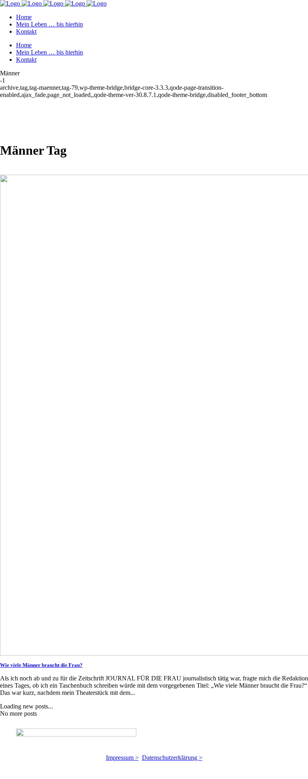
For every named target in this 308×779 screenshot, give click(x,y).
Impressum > (122, 757)
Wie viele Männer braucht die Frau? (41, 665)
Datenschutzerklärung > (172, 757)
